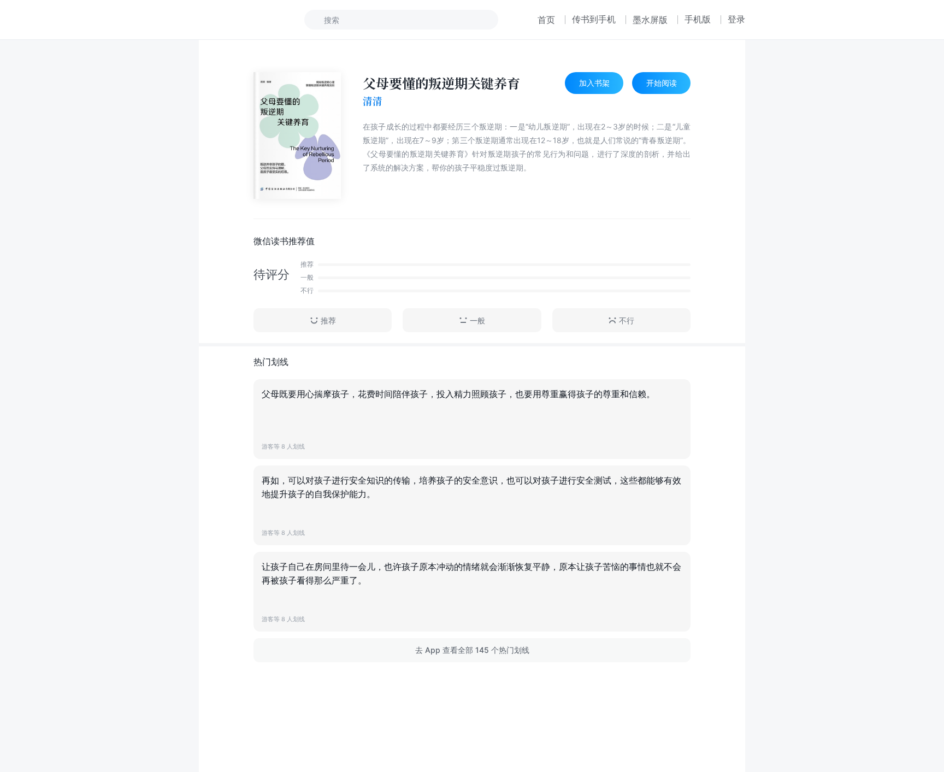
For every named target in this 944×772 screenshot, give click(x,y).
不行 (626, 320)
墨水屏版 (650, 19)
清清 (372, 101)
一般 (477, 320)
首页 (546, 19)
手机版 (698, 19)
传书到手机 (594, 19)
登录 (736, 19)
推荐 (328, 320)
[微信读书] (235, 19)
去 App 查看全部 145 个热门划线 (472, 650)
